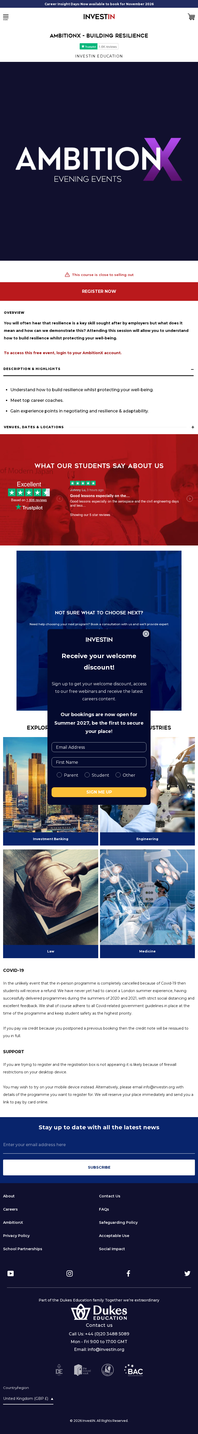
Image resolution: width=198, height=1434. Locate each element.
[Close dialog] (145, 633)
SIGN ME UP (99, 792)
